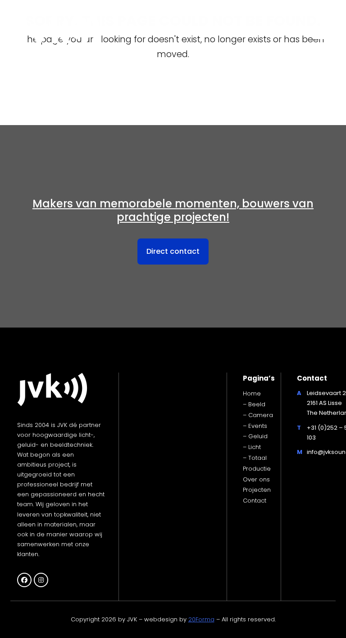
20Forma (201, 619)
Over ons (256, 479)
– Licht (252, 447)
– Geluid (255, 436)
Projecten (257, 489)
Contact (254, 500)
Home (252, 393)
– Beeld (254, 404)
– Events (255, 426)
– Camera (258, 415)
